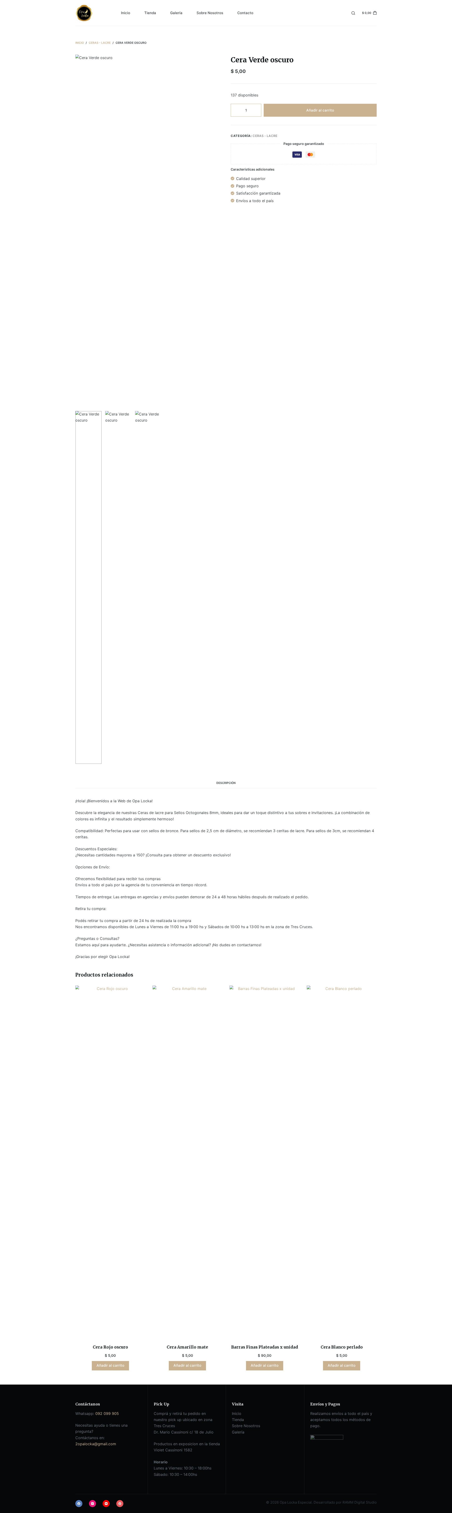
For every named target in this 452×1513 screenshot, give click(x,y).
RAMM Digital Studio (360, 1502)
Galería (176, 13)
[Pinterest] (119, 1503)
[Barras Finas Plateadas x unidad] (265, 1162)
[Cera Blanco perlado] (342, 1162)
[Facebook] (78, 1503)
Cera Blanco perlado (342, 1347)
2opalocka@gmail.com (95, 1443)
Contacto (245, 13)
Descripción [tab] (226, 783)
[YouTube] (106, 1503)
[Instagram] (92, 1503)
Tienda (150, 13)
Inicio (125, 13)
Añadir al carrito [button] (110, 1365)
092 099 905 (107, 1413)
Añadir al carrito (320, 110)
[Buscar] (353, 13)
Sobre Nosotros (210, 13)
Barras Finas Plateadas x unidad (264, 1347)
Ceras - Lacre (265, 136)
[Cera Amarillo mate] (188, 1162)
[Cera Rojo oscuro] (110, 1162)
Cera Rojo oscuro (110, 1347)
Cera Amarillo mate (187, 1347)
